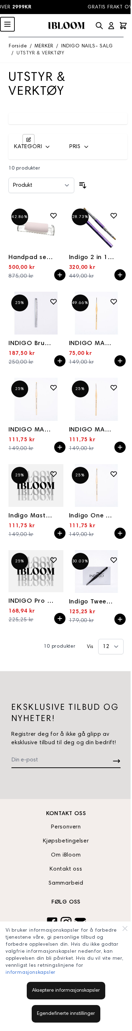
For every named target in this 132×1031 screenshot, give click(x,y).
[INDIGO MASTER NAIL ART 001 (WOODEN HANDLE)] (96, 313)
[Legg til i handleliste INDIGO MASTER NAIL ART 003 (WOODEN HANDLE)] (114, 388)
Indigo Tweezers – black (92, 602)
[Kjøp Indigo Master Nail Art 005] (59, 533)
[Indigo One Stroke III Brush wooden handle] (96, 485)
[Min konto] (111, 25)
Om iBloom (66, 855)
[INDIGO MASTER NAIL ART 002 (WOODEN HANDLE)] (35, 399)
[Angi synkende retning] (82, 185)
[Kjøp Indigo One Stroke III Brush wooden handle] (120, 533)
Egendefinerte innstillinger (66, 1013)
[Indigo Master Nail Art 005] (35, 485)
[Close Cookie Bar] (125, 928)
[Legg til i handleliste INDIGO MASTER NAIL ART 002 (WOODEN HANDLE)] (53, 388)
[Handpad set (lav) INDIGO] (35, 227)
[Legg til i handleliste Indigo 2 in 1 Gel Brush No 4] (114, 216)
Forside (18, 46)
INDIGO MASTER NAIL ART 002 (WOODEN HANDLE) (31, 430)
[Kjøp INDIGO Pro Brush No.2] (59, 618)
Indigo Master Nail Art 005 (31, 516)
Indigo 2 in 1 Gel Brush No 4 (92, 258)
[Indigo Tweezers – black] (96, 571)
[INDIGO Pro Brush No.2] (35, 571)
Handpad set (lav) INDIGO (31, 258)
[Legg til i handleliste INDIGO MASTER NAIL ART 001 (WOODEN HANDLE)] (114, 302)
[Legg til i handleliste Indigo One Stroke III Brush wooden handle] (114, 474)
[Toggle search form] (99, 25)
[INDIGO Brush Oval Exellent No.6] (35, 313)
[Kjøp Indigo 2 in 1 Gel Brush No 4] (120, 274)
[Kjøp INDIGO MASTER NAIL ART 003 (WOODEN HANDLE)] (120, 447)
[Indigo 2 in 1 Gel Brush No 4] (96, 227)
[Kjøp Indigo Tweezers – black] (120, 619)
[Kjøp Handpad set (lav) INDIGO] (59, 274)
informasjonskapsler (31, 972)
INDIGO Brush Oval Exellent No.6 (31, 344)
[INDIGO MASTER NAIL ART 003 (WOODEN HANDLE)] (96, 399)
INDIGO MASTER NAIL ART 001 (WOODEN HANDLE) (92, 344)
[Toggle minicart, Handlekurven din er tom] (123, 25)
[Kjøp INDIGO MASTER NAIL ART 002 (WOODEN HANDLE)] (59, 447)
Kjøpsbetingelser (66, 841)
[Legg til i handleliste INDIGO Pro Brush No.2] (53, 560)
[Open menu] (7, 24)
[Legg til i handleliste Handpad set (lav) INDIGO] (53, 216)
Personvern (66, 827)
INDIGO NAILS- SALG (87, 46)
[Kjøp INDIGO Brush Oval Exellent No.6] (59, 360)
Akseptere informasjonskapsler (66, 990)
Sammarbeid (66, 883)
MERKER (44, 46)
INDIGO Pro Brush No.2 (31, 601)
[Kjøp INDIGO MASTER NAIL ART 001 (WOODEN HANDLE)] (120, 360)
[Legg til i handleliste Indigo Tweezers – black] (114, 560)
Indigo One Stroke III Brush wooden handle (92, 516)
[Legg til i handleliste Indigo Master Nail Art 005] (53, 474)
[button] (37, 147)
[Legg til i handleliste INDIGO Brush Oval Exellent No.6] (53, 302)
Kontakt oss (66, 869)
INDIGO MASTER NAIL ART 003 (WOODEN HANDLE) (92, 430)
